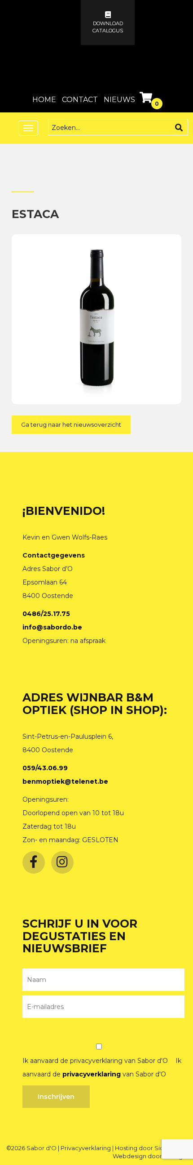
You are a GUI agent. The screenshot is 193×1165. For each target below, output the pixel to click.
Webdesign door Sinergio (150, 1156)
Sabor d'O (42, 1148)
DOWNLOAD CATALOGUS (107, 27)
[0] (147, 99)
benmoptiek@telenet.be (65, 781)
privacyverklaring (91, 1074)
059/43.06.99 (45, 768)
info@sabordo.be (52, 627)
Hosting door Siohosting (151, 1148)
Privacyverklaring (86, 1148)
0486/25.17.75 (46, 614)
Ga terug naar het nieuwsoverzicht (71, 424)
